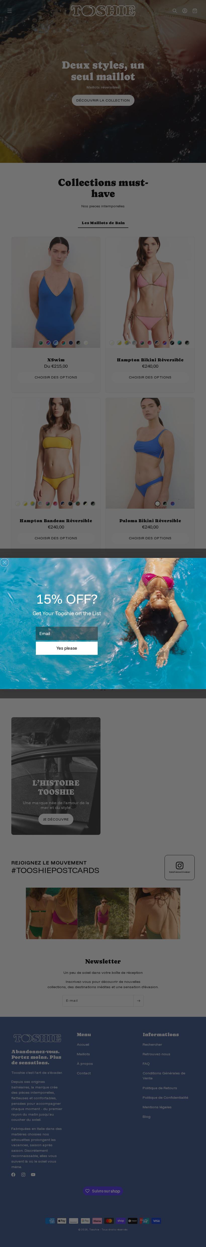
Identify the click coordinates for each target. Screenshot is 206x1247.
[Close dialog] (4, 562)
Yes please (67, 648)
